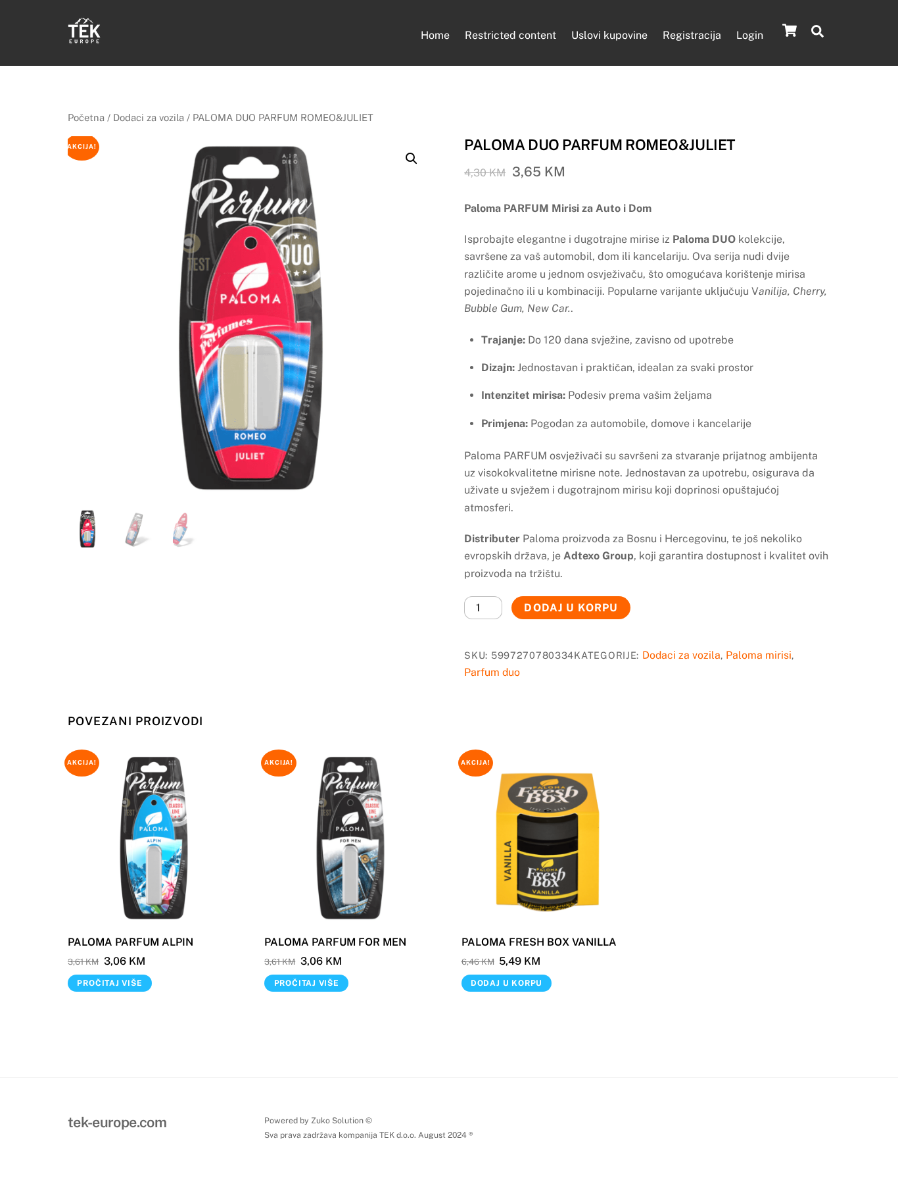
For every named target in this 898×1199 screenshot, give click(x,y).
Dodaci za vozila (148, 117)
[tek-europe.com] (84, 40)
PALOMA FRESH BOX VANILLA (539, 942)
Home (435, 35)
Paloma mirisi (759, 655)
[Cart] (789, 30)
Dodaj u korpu (571, 607)
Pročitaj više (109, 983)
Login (749, 35)
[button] (411, 158)
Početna (86, 117)
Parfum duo (492, 672)
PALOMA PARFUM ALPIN (130, 942)
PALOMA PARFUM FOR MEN (335, 942)
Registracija (692, 35)
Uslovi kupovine (609, 35)
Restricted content (510, 35)
